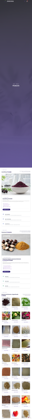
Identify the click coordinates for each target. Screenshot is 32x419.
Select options (6, 322)
